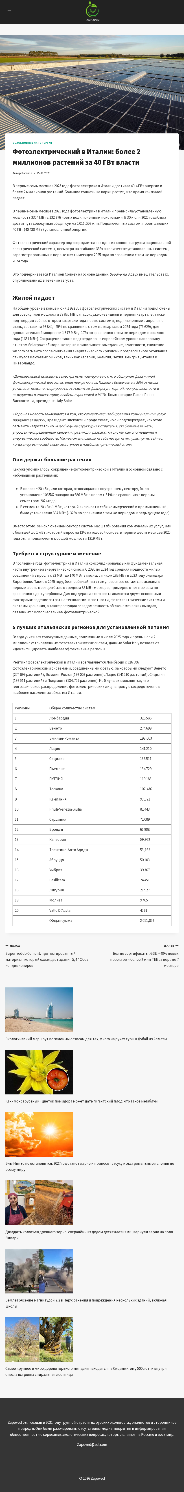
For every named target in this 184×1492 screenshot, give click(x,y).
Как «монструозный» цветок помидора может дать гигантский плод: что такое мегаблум (81, 1101)
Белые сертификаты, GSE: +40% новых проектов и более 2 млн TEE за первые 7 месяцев (144, 956)
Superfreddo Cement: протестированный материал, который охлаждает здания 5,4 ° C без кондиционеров (46, 956)
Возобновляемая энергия (32, 142)
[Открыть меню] (9, 12)
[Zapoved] (92, 12)
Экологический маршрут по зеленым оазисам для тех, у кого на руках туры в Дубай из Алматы (86, 1038)
